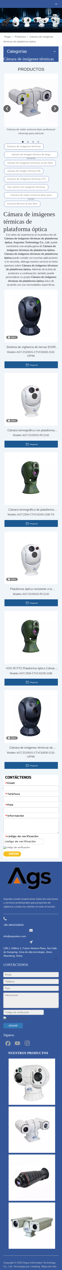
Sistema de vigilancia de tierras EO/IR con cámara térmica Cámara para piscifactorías (31, 347)
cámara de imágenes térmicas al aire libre (30, 162)
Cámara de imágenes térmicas (24, 146)
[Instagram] (27, 1043)
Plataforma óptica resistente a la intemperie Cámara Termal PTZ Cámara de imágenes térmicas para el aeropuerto (31, 589)
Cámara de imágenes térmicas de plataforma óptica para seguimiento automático (31, 748)
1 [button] (23, 142)
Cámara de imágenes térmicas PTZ (26, 179)
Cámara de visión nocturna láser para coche (31, 196)
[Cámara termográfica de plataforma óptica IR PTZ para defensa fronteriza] (31, 478)
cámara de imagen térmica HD (23, 170)
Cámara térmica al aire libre (22, 203)
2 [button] (28, 142)
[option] (31, 104)
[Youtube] (17, 1043)
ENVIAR (14, 853)
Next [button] (55, 108)
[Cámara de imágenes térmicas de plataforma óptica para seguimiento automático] (31, 716)
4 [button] (38, 142)
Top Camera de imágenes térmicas (26, 187)
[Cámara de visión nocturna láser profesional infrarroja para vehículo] (31, 100)
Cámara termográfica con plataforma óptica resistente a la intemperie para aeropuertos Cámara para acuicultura (31, 431)
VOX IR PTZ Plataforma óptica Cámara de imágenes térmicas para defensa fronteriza (31, 669)
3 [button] (33, 142)
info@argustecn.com (14, 936)
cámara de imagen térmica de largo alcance (31, 155)
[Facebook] (7, 1043)
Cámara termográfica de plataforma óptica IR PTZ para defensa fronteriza (31, 510)
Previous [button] (7, 108)
